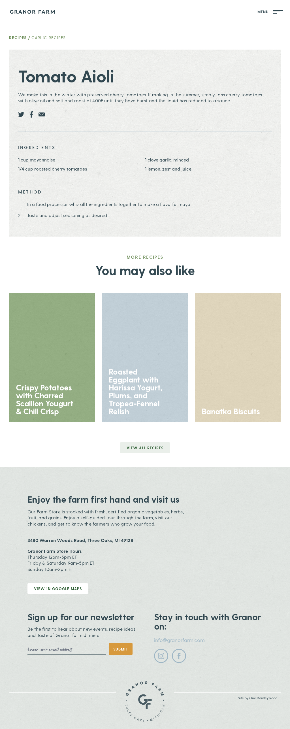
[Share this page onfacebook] (31, 114)
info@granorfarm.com (179, 640)
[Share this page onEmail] (42, 114)
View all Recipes (145, 448)
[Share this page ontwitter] (21, 114)
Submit (120, 649)
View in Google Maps (58, 588)
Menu (264, 12)
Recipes (18, 37)
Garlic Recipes (48, 37)
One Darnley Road (263, 698)
